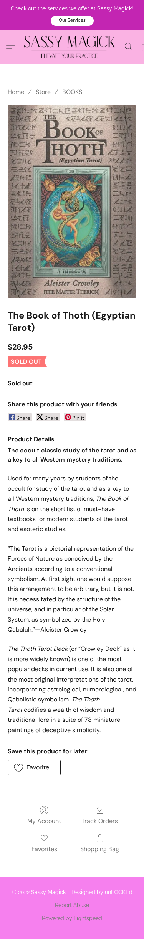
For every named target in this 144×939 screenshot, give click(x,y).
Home (16, 92)
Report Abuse (72, 905)
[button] (72, 21)
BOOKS (72, 92)
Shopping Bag (99, 849)
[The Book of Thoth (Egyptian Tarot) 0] (72, 201)
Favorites (44, 849)
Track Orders (99, 821)
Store (43, 92)
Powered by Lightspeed (72, 918)
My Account (44, 821)
